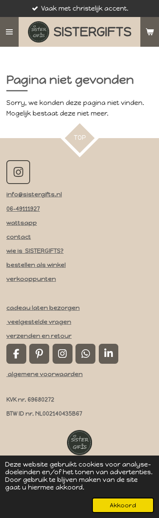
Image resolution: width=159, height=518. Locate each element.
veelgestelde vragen (38, 321)
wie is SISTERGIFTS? (35, 250)
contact (18, 236)
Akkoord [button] (123, 505)
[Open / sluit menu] (9, 32)
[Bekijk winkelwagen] (149, 32)
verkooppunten (31, 278)
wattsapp (21, 222)
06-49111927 (23, 208)
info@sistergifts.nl (34, 194)
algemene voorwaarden (44, 374)
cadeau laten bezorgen (43, 307)
